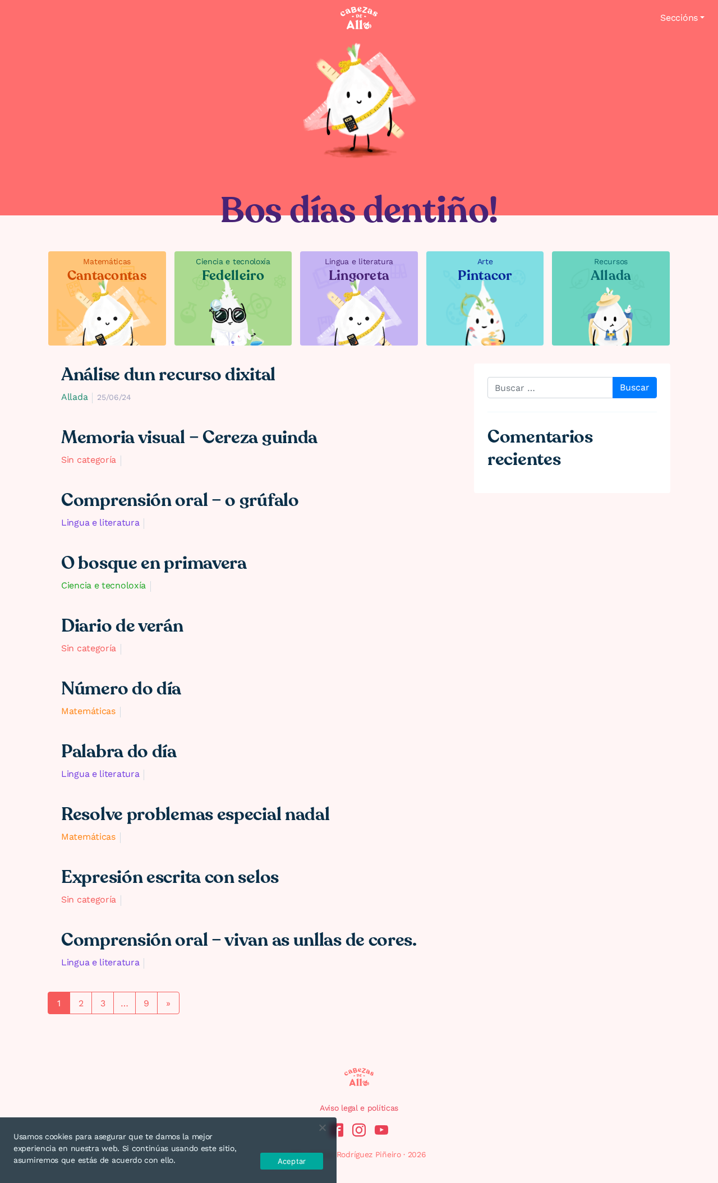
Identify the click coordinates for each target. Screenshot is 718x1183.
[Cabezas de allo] (359, 18)
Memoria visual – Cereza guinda (189, 437)
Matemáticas (88, 711)
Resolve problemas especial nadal (195, 814)
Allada (74, 397)
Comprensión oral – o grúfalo (180, 500)
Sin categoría (88, 459)
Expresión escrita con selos (170, 877)
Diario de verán (122, 626)
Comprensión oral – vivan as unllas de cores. (239, 940)
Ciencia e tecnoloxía (103, 585)
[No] (322, 1127)
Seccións (679, 17)
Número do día (121, 688)
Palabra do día (119, 751)
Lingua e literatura (100, 522)
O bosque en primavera (154, 563)
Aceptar (292, 1161)
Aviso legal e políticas (359, 1107)
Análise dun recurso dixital (168, 374)
